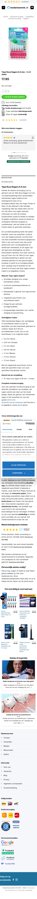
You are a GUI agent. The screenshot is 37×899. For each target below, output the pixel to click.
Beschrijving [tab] (7, 177)
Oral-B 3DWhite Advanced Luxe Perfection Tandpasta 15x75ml (25, 614)
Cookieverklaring (10, 788)
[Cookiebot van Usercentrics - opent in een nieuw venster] (26, 423)
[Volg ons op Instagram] (17, 880)
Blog (6, 775)
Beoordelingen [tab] (7, 182)
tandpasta (19, 402)
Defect (6, 754)
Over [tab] (30, 429)
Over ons (7, 767)
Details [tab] (19, 429)
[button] (3, 7)
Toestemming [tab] (7, 429)
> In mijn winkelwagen (14, 97)
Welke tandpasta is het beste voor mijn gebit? (18, 681)
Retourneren (8, 750)
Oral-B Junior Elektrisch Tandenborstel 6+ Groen (5, 645)
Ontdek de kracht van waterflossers (18, 715)
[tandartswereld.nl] (18, 7)
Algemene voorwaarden (13, 784)
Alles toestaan (18, 465)
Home (5, 17)
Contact (7, 738)
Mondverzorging (16, 17)
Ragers (26, 18)
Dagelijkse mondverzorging (21, 18)
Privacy (6, 779)
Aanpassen (17, 473)
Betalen (6, 746)
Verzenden (8, 742)
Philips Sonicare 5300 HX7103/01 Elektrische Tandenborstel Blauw (25, 647)
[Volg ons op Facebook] (13, 880)
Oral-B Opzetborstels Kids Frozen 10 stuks (6, 613)
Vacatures (7, 771)
